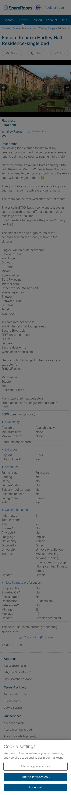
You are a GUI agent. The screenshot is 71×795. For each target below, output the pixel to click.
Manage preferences (35, 766)
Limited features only (35, 777)
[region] (35, 767)
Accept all (35, 787)
